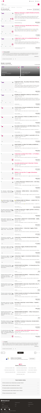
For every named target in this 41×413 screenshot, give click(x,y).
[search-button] (38, 4)
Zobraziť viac (36, 56)
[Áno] (13, 59)
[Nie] (15, 59)
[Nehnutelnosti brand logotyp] (2, 1)
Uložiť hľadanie (36, 9)
